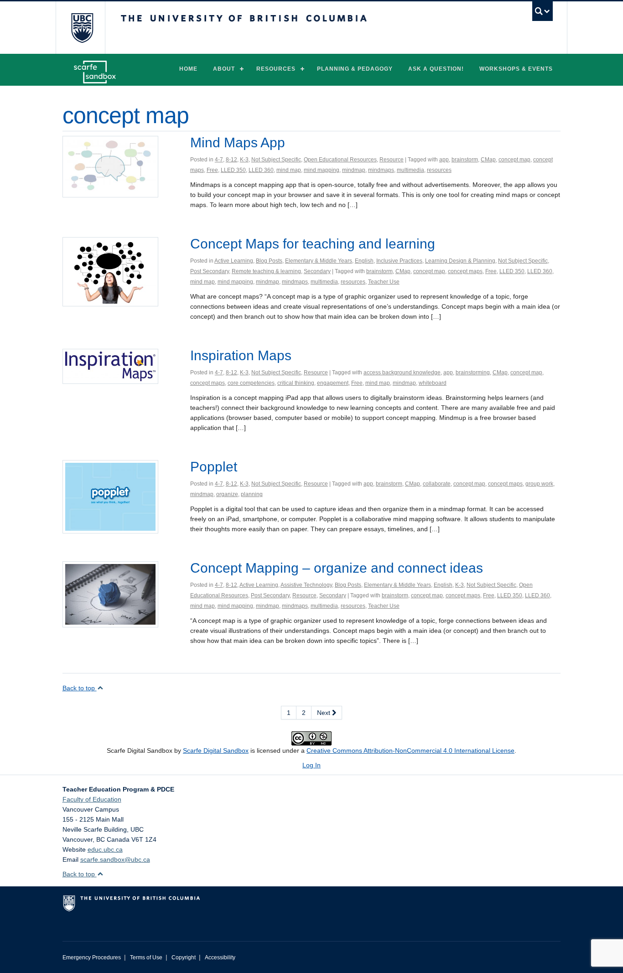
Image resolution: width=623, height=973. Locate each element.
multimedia (410, 170)
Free (212, 170)
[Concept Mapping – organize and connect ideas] (110, 593)
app (444, 159)
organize (227, 494)
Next (324, 712)
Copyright (183, 957)
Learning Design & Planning (460, 261)
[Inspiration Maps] (110, 365)
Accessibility (220, 957)
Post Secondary (209, 271)
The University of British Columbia (82, 27)
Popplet (213, 466)
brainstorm (465, 159)
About (224, 69)
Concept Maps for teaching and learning (312, 243)
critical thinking (295, 383)
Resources (276, 69)
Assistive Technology (306, 585)
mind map (288, 170)
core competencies (251, 383)
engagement (332, 383)
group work (539, 484)
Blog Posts (269, 261)
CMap (488, 159)
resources (439, 170)
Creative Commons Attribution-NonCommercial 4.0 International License (410, 750)
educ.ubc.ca (105, 849)
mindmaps (381, 170)
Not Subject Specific (276, 159)
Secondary (317, 271)
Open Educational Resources (340, 159)
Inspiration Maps (240, 355)
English (364, 261)
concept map (514, 159)
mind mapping (321, 170)
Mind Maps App (237, 142)
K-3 (244, 159)
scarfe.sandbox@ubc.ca (115, 859)
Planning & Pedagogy (355, 69)
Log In (311, 765)
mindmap (353, 170)
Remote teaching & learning (266, 271)
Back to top (79, 688)
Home (188, 69)
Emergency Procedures (91, 957)
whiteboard (432, 383)
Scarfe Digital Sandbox (216, 750)
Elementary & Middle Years (318, 261)
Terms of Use (146, 957)
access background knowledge (402, 372)
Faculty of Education (91, 799)
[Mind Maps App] (110, 166)
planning (252, 494)
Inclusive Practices (399, 261)
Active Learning (233, 261)
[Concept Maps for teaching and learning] (110, 271)
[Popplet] (110, 496)
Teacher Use (384, 282)
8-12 (231, 159)
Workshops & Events (516, 69)
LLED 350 (233, 170)
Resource (391, 159)
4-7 (219, 159)
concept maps (465, 271)
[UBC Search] (542, 11)
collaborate (437, 484)
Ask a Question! (436, 69)
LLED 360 (261, 170)
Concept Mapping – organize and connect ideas (336, 567)
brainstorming (473, 372)
